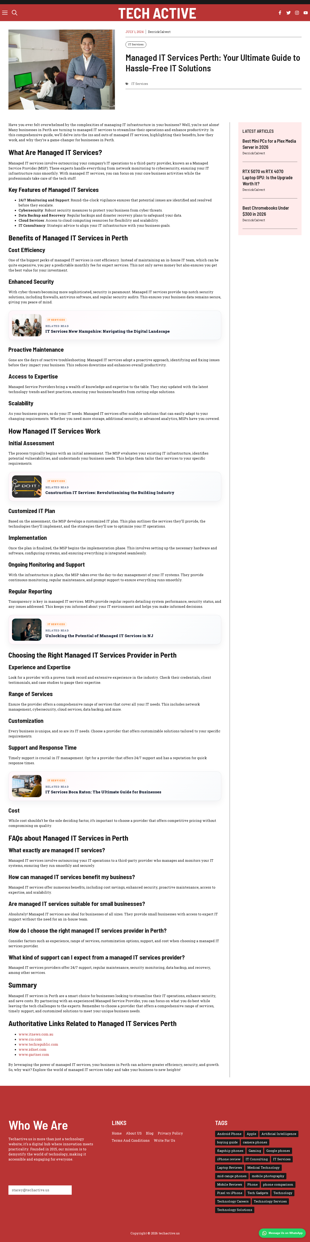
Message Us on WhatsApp (286, 1233)
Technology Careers (233, 1201)
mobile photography (268, 1176)
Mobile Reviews (229, 1184)
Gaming (255, 1151)
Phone (252, 1184)
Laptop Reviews (229, 1168)
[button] (14, 12)
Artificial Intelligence (278, 1134)
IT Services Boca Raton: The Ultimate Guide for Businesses (103, 792)
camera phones (255, 1142)
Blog (150, 1133)
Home (117, 1133)
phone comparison (278, 1184)
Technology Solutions (234, 1210)
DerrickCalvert (159, 32)
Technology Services (270, 1201)
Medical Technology (263, 1168)
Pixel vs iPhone (229, 1193)
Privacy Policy (170, 1133)
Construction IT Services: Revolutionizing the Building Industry (109, 492)
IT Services (136, 44)
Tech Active (157, 12)
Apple (251, 1134)
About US (134, 1133)
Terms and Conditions (131, 1140)
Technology (283, 1193)
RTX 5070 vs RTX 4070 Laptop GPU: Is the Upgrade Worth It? (267, 177)
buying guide (227, 1142)
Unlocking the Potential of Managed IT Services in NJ (99, 635)
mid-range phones (232, 1176)
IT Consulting (257, 1159)
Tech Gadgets (258, 1193)
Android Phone (229, 1134)
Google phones (278, 1151)
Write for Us (164, 1140)
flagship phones (230, 1151)
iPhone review (228, 1159)
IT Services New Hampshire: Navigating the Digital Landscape (107, 331)
